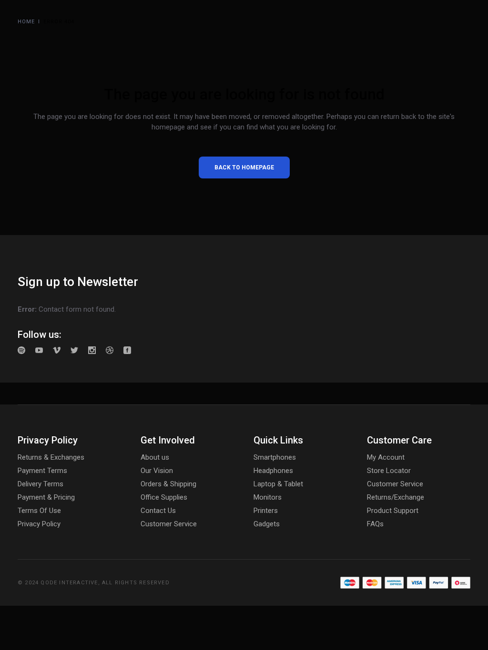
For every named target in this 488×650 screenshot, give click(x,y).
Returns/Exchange (395, 497)
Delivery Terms (40, 484)
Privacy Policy (39, 524)
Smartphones (275, 457)
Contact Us (158, 510)
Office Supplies (164, 497)
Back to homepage (244, 167)
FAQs (375, 524)
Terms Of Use (39, 510)
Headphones (273, 470)
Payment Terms (42, 470)
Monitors (268, 497)
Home (26, 22)
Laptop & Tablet (278, 484)
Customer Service (169, 524)
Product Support (392, 510)
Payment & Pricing (46, 497)
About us (155, 457)
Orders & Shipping (168, 484)
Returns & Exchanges (51, 457)
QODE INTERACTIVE (69, 583)
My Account (386, 457)
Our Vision (157, 470)
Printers (266, 510)
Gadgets (267, 524)
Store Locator (389, 470)
